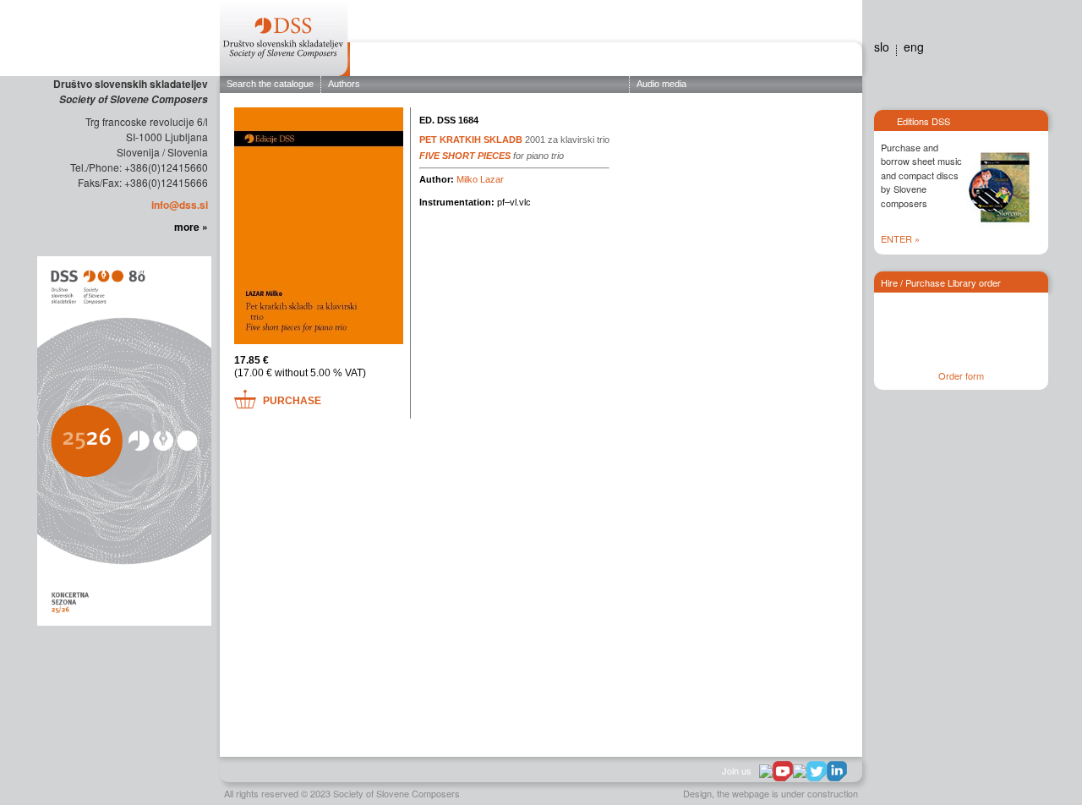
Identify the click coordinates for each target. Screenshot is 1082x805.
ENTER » (900, 238)
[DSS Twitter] (816, 771)
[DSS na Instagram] (799, 770)
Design (697, 793)
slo (881, 46)
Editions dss (772, 61)
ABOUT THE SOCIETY (408, 61)
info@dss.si (179, 204)
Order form (961, 375)
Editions (496, 61)
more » (191, 226)
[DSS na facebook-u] (766, 770)
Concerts (561, 61)
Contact (830, 61)
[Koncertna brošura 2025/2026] (122, 439)
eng (914, 46)
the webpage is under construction (787, 793)
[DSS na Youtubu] (783, 771)
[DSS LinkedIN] (837, 771)
